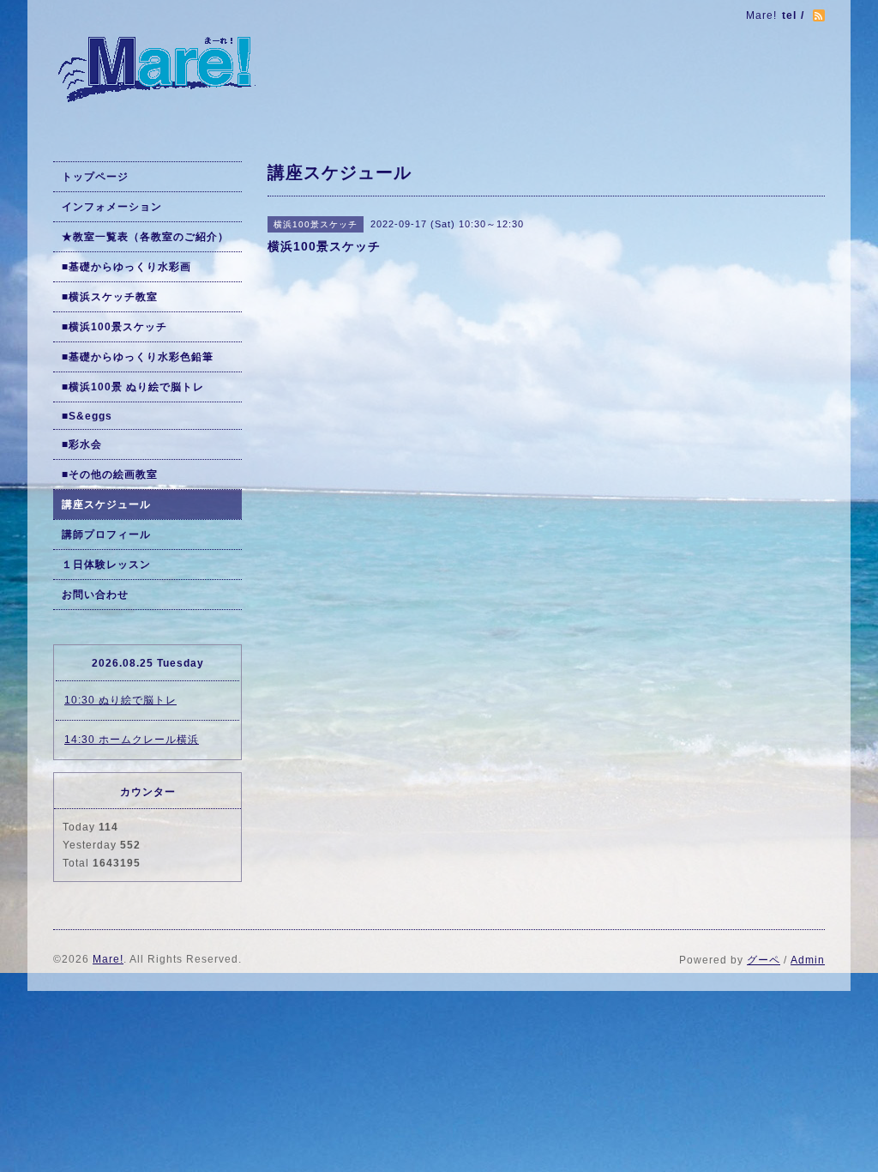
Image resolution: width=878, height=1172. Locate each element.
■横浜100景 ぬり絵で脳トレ (133, 387)
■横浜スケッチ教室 (110, 297)
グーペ (763, 960)
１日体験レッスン (106, 565)
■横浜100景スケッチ (114, 327)
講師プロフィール (106, 535)
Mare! (108, 959)
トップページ (95, 177)
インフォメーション (112, 207)
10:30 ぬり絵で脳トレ (120, 700)
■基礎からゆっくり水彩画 (126, 267)
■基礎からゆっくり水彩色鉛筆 (137, 357)
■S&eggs (87, 416)
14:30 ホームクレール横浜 (131, 740)
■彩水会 (82, 444)
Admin (808, 960)
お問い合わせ (95, 595)
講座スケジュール (106, 504)
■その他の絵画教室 (110, 474)
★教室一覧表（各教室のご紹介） (145, 237)
